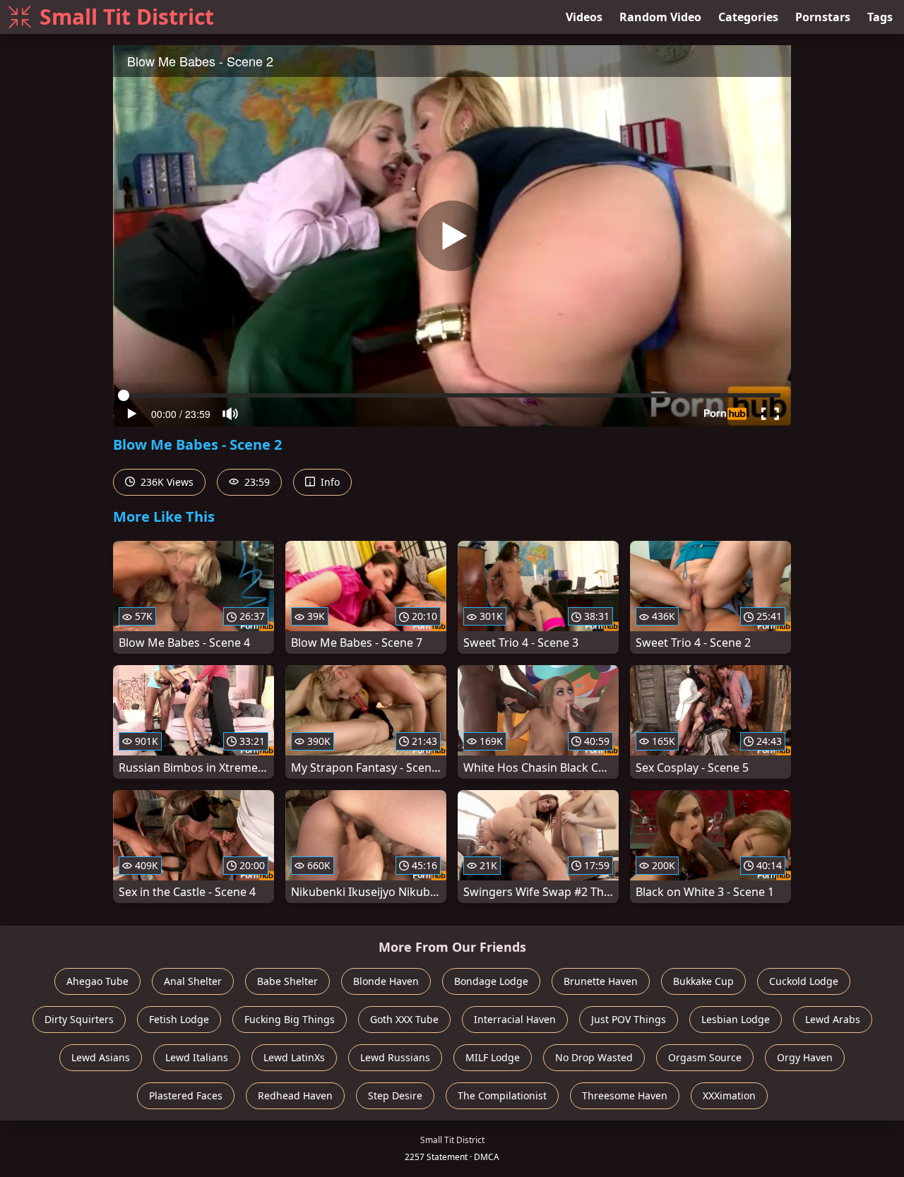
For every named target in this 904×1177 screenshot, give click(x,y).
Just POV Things (628, 1019)
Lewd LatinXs (294, 1057)
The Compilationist (502, 1095)
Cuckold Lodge (803, 981)
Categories (748, 17)
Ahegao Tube (97, 981)
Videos (584, 17)
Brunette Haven (601, 981)
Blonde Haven (386, 981)
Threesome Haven (624, 1095)
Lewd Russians (395, 1057)
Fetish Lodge (179, 1019)
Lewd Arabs (832, 1019)
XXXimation (729, 1095)
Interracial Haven (515, 1019)
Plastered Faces (185, 1095)
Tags (880, 17)
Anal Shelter (193, 981)
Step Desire (395, 1095)
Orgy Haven (805, 1057)
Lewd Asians (100, 1057)
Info (329, 482)
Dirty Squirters (79, 1019)
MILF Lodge (492, 1057)
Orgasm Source (705, 1057)
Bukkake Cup (703, 981)
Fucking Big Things (289, 1019)
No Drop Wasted (594, 1057)
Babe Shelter (287, 981)
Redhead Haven (295, 1095)
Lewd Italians (196, 1057)
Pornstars (822, 17)
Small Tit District (127, 16)
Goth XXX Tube (404, 1019)
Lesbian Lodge (735, 1019)
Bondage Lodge (491, 981)
